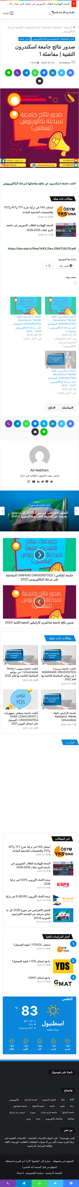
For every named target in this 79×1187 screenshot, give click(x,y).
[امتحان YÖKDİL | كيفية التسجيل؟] (63, 950)
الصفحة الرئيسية (53, 1172)
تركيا (72, 1106)
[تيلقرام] (26, 72)
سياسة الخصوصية (35, 1172)
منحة (38, 1118)
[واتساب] (35, 72)
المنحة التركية (30, 1099)
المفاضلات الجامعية (52, 27)
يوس (28, 1118)
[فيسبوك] (70, 72)
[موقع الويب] (50, 481)
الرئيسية (68, 27)
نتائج (50, 407)
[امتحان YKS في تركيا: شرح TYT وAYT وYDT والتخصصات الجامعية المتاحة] (66, 212)
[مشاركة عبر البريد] (39, 81)
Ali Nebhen (64, 62)
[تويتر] (61, 72)
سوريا (32, 1112)
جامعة (52, 1106)
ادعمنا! (20, 1172)
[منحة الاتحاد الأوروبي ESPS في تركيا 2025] (63, 885)
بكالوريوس (14, 1099)
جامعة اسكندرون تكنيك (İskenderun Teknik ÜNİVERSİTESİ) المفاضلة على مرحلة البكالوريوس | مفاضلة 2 (62, 324)
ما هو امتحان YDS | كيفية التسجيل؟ (31, 961)
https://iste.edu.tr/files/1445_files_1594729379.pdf (42, 248)
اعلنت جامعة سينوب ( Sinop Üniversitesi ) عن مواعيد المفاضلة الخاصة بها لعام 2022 (21, 672)
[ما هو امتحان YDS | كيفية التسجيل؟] (63, 966)
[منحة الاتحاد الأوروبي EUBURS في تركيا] (63, 900)
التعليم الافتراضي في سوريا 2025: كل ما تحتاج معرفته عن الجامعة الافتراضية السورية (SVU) (28, 914)
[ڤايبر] (17, 72)
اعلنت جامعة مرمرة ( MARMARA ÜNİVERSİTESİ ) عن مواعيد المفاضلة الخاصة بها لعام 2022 (58, 674)
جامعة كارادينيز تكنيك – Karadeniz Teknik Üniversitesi (63, 716)
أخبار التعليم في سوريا (39, 505)
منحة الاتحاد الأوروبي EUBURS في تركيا (28, 896)
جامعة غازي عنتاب (49, 1112)
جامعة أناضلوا (38, 1106)
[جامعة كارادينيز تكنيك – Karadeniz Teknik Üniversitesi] (58, 699)
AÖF (72, 1099)
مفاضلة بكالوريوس (53, 1118)
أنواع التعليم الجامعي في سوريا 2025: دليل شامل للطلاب (39, 514)
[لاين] (8, 72)
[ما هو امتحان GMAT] (63, 983)
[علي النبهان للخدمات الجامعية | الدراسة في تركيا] (61, 13)
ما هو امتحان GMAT (39, 977)
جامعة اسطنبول (20, 1106)
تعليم (62, 1106)
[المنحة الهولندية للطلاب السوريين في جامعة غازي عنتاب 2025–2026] (66, 230)
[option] (39, 511)
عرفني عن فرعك (17, 1112)
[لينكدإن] (52, 72)
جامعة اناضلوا (68, 1112)
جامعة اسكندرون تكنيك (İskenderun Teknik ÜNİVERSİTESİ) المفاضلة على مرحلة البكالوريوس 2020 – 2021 (27, 324)
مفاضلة (66, 407)
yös (63, 1099)
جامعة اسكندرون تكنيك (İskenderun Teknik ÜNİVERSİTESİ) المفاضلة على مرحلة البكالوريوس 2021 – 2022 (62, 378)
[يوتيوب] (33, 481)
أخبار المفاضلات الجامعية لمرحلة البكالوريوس (53, 39)
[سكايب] (44, 423)
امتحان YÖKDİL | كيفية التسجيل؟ (31, 944)
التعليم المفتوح (49, 1099)
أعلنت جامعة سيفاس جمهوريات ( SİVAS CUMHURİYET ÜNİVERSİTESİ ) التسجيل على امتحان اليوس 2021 (21, 718)
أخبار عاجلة (24, 39)
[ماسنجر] (44, 72)
